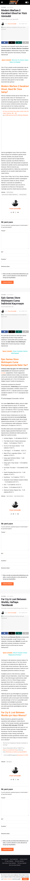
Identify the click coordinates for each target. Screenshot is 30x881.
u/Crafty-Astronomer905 (11, 115)
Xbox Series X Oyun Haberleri (9, 863)
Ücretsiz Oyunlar (23, 859)
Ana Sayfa (3, 7)
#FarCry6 (8, 752)
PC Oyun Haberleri (9, 861)
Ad (2, 252)
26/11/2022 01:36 (23, 612)
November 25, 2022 (22, 755)
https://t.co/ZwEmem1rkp (10, 750)
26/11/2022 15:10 (23, 311)
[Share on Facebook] (4, 42)
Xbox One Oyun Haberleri (14, 865)
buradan (3, 373)
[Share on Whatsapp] (19, 42)
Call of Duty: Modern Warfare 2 (10, 194)
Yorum (3, 230)
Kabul (25, 879)
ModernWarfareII (23, 115)
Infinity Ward (23, 194)
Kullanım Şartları (7, 879)
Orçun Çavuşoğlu (12, 23)
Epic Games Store (19, 496)
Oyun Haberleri (10, 7)
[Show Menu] (2, 2)
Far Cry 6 (9, 761)
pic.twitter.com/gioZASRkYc (19, 752)
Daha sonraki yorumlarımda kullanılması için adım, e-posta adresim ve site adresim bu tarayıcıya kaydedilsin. (15, 275)
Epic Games (10, 496)
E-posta (4, 259)
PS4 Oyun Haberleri (22, 863)
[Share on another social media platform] (25, 42)
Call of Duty (10, 192)
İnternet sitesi (5, 266)
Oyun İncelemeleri (14, 859)
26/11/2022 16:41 (23, 23)
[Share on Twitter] (11, 42)
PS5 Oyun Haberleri (19, 861)
